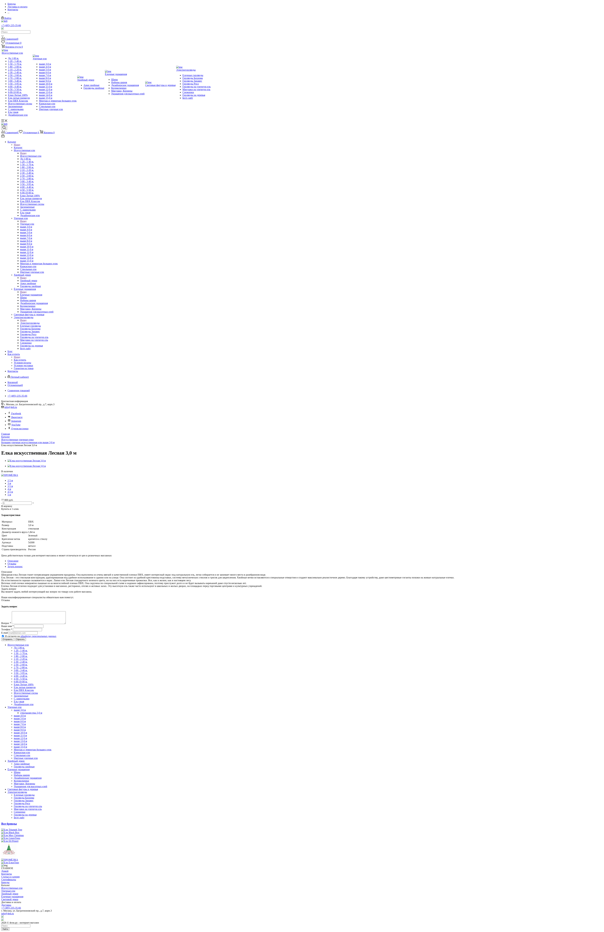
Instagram (16, 421)
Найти (5, 929)
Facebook (16, 413)
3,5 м (10, 486)
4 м (9, 489)
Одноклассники (19, 428)
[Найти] (2, 35)
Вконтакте (16, 417)
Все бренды (9, 823)
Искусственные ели (30, 156)
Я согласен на (30, 636)
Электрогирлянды (30, 323)
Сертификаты (8, 879)
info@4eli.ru (10, 407)
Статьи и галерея (10, 876)
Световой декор (9, 899)
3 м (9, 483)
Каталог (18, 147)
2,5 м (10, 480)
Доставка (6, 905)
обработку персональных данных (38, 636)
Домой (4, 871)
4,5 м (10, 491)
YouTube (15, 424)
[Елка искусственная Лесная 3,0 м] (27, 460)
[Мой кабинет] (3, 136)
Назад (17, 144)
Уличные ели (27, 224)
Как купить (20, 359)
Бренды (5, 882)
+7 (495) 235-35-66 (11, 25)
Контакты (6, 874)
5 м (9, 494)
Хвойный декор (28, 280)
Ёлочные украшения (31, 294)
